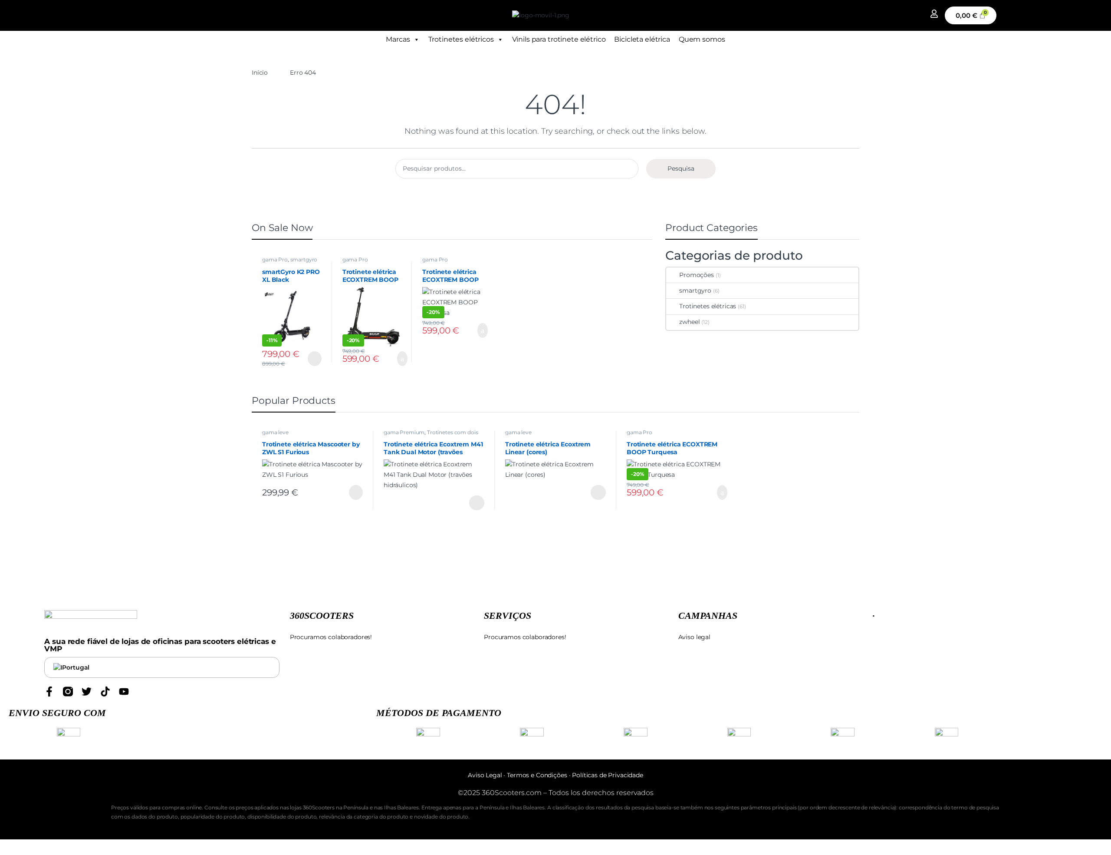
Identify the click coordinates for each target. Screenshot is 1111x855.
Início (260, 72)
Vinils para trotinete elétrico (559, 39)
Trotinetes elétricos (461, 39)
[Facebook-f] (49, 692)
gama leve (275, 432)
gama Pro (275, 259)
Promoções (696, 275)
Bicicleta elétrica (642, 39)
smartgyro (304, 259)
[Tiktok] (105, 692)
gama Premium (404, 432)
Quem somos (702, 39)
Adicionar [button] (393, 358)
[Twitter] (87, 692)
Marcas (398, 39)
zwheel (689, 322)
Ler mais (314, 358)
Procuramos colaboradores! (331, 637)
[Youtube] (124, 692)
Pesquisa (680, 168)
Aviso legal (694, 637)
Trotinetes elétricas (707, 306)
